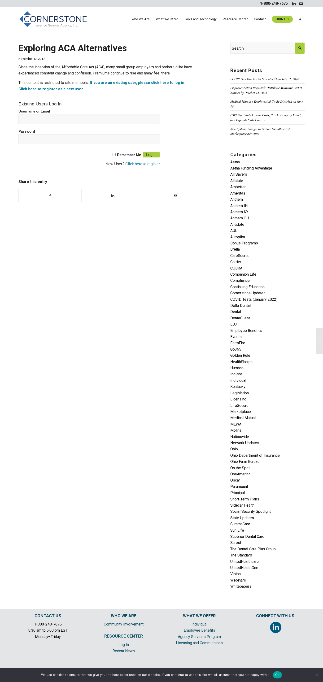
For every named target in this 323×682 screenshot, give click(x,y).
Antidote (237, 224)
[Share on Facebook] (50, 195)
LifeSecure (239, 405)
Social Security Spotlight (250, 511)
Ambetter (238, 187)
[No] (317, 675)
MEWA (235, 424)
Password (26, 131)
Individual (238, 380)
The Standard (241, 555)
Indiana (236, 374)
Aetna (235, 162)
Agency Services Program (199, 636)
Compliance (240, 280)
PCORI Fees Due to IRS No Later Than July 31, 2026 (264, 79)
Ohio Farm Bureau (244, 461)
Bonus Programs (244, 243)
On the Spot (240, 468)
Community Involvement (124, 624)
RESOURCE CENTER (123, 636)
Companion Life (243, 274)
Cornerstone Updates (248, 293)
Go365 (235, 349)
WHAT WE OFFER (199, 615)
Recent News (124, 651)
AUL (233, 230)
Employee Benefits (246, 330)
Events (236, 336)
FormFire (237, 343)
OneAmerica (240, 474)
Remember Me (129, 155)
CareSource (239, 255)
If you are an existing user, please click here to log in (137, 82)
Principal (237, 493)
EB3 (233, 324)
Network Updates (244, 443)
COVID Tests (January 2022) (253, 299)
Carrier (235, 262)
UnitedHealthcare (244, 561)
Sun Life (237, 530)
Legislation (239, 393)
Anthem (236, 199)
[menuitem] (140, 19)
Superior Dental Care (247, 536)
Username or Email (34, 111)
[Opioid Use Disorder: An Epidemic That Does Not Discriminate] (319, 341)
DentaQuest (240, 318)
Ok (277, 675)
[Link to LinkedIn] (293, 3)
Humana (237, 368)
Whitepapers (240, 586)
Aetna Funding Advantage (251, 168)
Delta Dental (240, 305)
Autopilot (237, 237)
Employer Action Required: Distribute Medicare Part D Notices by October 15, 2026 (266, 90)
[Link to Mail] (301, 3)
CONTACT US (48, 615)
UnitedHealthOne (244, 567)
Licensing (238, 399)
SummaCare (240, 524)
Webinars (238, 580)
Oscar (235, 480)
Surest (235, 542)
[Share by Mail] (175, 195)
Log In (123, 645)
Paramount (239, 486)
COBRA (236, 268)
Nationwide (239, 436)
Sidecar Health (242, 505)
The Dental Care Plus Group (253, 549)
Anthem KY (239, 212)
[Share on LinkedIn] (113, 195)
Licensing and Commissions (199, 643)
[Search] (300, 19)
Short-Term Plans (244, 499)
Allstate (236, 180)
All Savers (238, 174)
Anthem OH (239, 218)
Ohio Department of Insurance (255, 455)
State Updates (242, 518)
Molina (235, 430)
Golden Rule (240, 355)
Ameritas (237, 193)
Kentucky (237, 386)
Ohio (234, 449)
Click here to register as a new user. (51, 89)
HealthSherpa (241, 362)
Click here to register (142, 164)
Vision (235, 574)
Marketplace (240, 411)
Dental (235, 311)
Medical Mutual (243, 418)
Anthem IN (239, 206)
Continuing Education (247, 287)
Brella (235, 249)
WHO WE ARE (123, 615)
